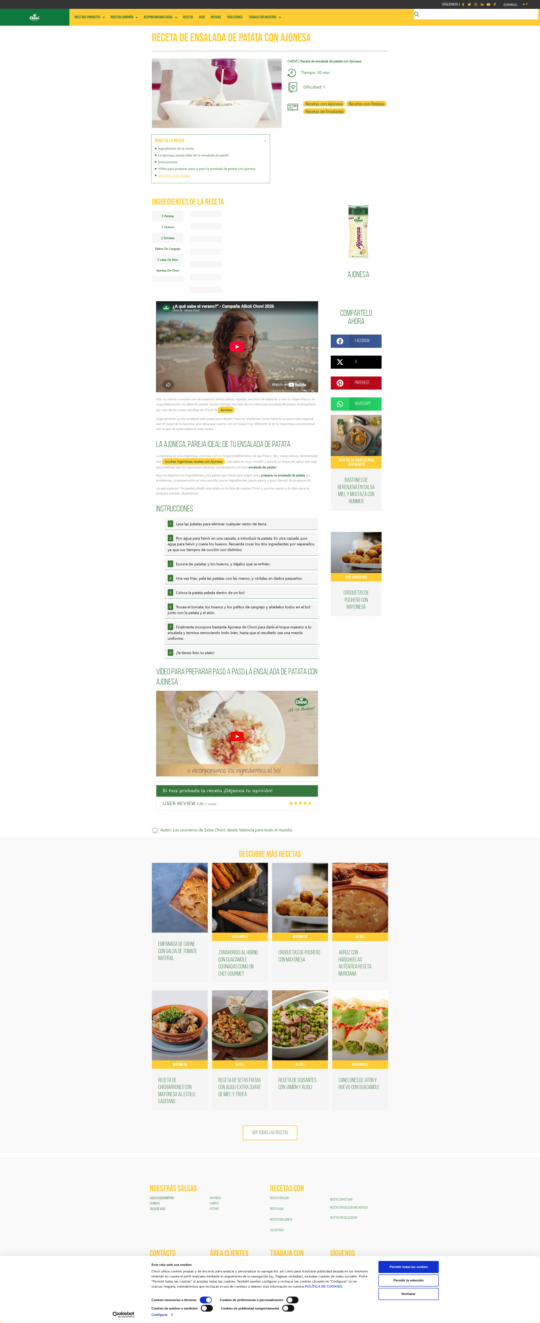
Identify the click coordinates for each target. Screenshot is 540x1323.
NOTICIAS (216, 17)
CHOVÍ (292, 61)
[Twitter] (469, 4)
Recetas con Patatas (366, 103)
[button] (265, 141)
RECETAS (188, 17)
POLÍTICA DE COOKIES (323, 1286)
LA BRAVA (155, 1203)
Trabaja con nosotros (263, 17)
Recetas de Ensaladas (324, 111)
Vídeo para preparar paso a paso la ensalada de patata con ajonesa (206, 168)
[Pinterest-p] (494, 4)
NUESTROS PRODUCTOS (87, 17)
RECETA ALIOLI (277, 1209)
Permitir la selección (409, 1280)
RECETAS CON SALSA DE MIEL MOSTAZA (349, 1207)
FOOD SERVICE (235, 17)
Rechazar (409, 1294)
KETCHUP (214, 1209)
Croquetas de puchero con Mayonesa (356, 600)
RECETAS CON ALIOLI (280, 1198)
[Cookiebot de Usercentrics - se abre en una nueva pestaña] (123, 1315)
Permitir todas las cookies (409, 1267)
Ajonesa (358, 275)
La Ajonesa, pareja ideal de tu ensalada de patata (193, 155)
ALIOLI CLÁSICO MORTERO (162, 1198)
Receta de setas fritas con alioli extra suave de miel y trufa (239, 1088)
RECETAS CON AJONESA (281, 1219)
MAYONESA (215, 1198)
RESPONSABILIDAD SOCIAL (158, 17)
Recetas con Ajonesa (324, 103)
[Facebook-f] (463, 4)
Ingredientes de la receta (176, 148)
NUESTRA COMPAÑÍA (122, 17)
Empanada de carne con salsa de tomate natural (177, 951)
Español (511, 4)
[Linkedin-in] (482, 4)
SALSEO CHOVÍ (277, 1230)
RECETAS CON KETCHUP (341, 1199)
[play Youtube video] (237, 736)
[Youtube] (488, 4)
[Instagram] (475, 4)
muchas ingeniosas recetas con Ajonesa (193, 461)
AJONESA (214, 1203)
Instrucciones (167, 162)
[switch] (292, 1300)
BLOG (202, 17)
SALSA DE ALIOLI (157, 1209)
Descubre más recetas (174, 175)
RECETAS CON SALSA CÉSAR (343, 1217)
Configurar (159, 1314)
